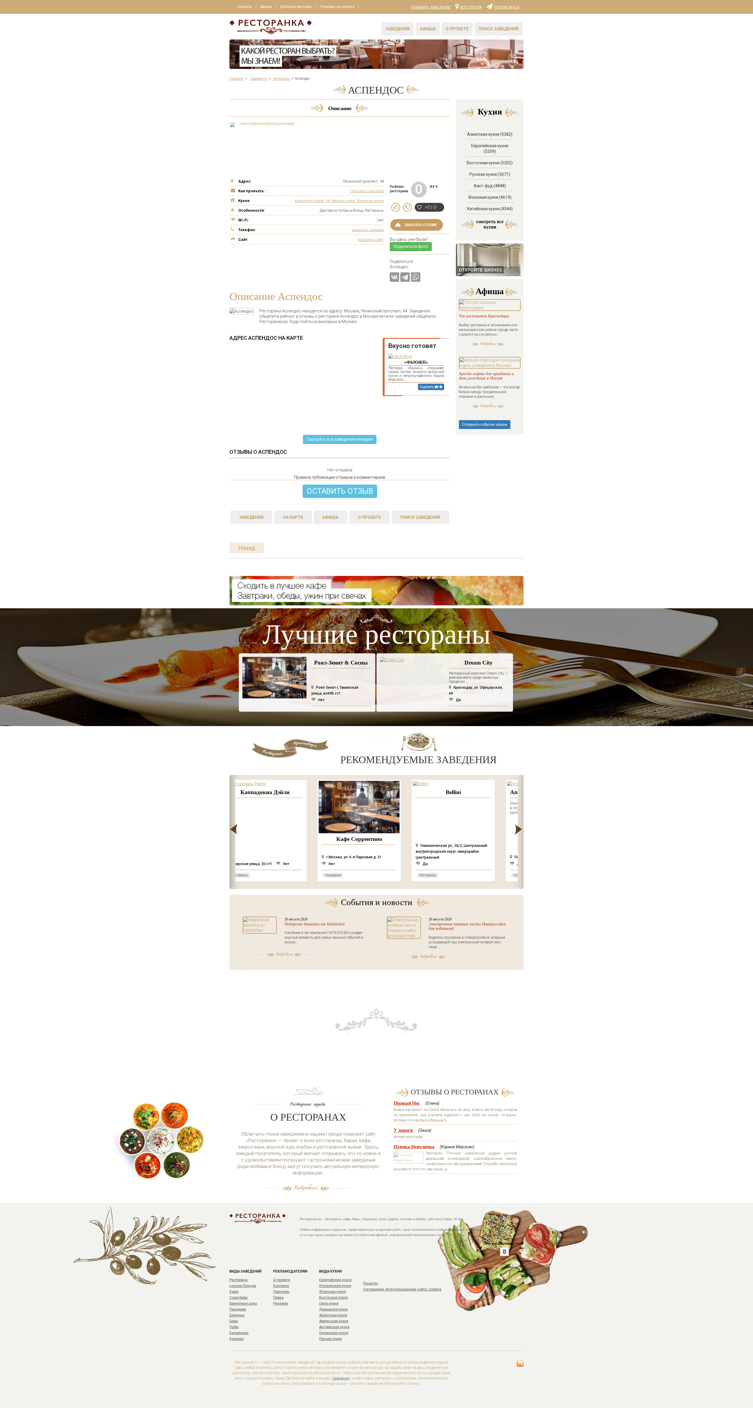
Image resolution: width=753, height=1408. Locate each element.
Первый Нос (407, 1103)
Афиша (266, 7)
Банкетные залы (243, 1303)
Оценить (427, 387)
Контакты (281, 1286)
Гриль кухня (329, 1303)
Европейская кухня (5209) (489, 148)
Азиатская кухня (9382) (489, 134)
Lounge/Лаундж (242, 1286)
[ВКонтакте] (394, 277)
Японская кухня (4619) (490, 197)
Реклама (280, 1303)
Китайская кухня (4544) (490, 208)
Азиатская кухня (309, 200)
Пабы (234, 1327)
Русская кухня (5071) (489, 174)
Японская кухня (370, 200)
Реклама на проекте (337, 7)
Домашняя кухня (333, 1309)
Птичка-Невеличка (414, 1146)
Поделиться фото (411, 246)
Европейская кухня (335, 1280)
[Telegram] (405, 277)
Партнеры (281, 1292)
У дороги (403, 1130)
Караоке (236, 1339)
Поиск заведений (499, 28)
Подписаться (506, 7)
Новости (245, 7)
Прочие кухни (330, 1339)
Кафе (234, 1292)
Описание (339, 108)
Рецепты (370, 1283)
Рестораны (238, 1280)
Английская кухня (334, 1327)
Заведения (397, 28)
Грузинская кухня (333, 1333)
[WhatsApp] (415, 277)
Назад (246, 547)
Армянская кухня (333, 1321)
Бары (233, 1321)
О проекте (457, 28)
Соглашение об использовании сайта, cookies (402, 1289)
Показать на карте (367, 191)
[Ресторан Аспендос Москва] (264, 124)
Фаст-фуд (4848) (490, 185)
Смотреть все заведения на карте (340, 439)
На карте (293, 517)
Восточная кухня (333, 1298)
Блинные (236, 1315)
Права (278, 1298)
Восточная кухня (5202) (490, 162)
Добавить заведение (431, 7)
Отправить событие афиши (484, 425)
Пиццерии (237, 1309)
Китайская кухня (340, 200)
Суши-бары (238, 1298)
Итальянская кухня (335, 1286)
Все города (471, 7)
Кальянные (239, 1333)
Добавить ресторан (296, 7)
